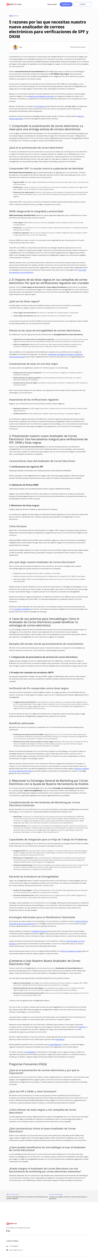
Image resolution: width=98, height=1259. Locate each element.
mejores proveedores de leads (70, 951)
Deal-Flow (81, 1027)
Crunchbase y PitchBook (21, 609)
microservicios (40, 106)
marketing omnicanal (39, 931)
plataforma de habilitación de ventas (41, 96)
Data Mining (60, 1039)
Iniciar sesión (52, 4)
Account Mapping (55, 1044)
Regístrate (66, 4)
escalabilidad (30, 1052)
